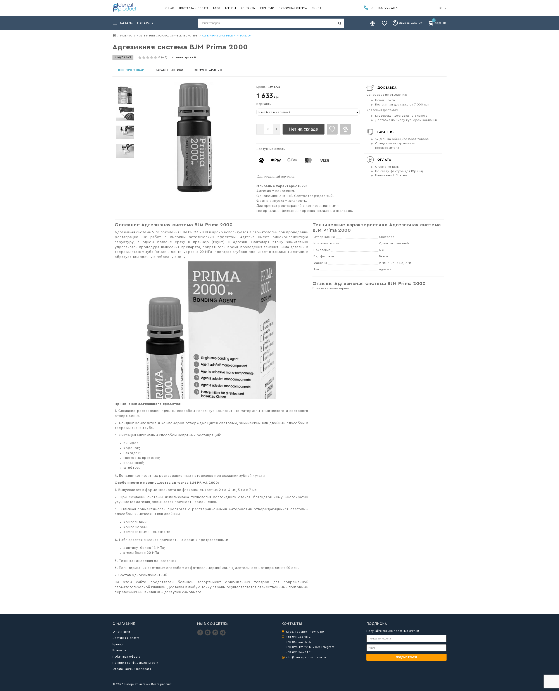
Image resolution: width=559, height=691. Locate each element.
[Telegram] (223, 634)
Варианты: (264, 103)
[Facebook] (200, 634)
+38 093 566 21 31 (299, 652)
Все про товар (131, 70)
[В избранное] (332, 129)
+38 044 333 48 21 (384, 8)
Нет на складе (303, 129)
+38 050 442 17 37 (299, 642)
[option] (125, 95)
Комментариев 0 (184, 57)
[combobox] (308, 112)
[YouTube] (208, 634)
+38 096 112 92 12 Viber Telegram (310, 647)
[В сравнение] (345, 129)
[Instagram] (215, 634)
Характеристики (169, 70)
